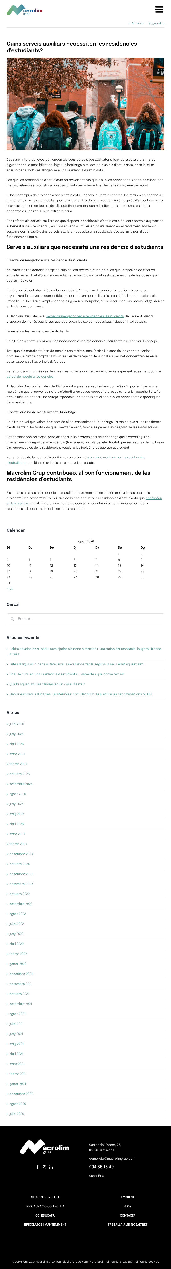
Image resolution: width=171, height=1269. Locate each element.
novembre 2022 (21, 884)
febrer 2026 (18, 764)
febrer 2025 (18, 844)
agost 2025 (17, 794)
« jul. (10, 588)
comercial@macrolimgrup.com (112, 1158)
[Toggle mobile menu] (159, 9)
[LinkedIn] (51, 1167)
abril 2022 (16, 944)
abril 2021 (16, 1054)
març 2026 (17, 754)
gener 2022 (17, 964)
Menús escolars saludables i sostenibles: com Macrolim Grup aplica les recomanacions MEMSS (81, 694)
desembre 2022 (21, 874)
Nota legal (96, 1262)
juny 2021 (16, 1034)
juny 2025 (16, 804)
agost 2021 (17, 1014)
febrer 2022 (18, 954)
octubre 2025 (19, 774)
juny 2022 (16, 934)
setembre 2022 (21, 904)
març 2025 (17, 834)
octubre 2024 (19, 864)
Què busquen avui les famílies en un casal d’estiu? (47, 684)
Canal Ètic (96, 1175)
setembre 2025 (21, 784)
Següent (155, 23)
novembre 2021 (21, 984)
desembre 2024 (21, 854)
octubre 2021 (19, 994)
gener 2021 (17, 1084)
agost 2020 (17, 1104)
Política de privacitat (118, 1262)
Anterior (138, 23)
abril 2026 (16, 744)
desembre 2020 (21, 1094)
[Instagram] (44, 1167)
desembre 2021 (21, 974)
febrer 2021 (18, 1074)
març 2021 (17, 1064)
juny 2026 (16, 734)
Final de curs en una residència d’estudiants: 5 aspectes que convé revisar (66, 674)
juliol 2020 (16, 1114)
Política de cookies (146, 1262)
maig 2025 (16, 814)
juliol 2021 (16, 1024)
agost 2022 (17, 914)
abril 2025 (16, 824)
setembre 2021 (20, 1004)
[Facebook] (37, 1167)
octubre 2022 (19, 894)
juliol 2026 (16, 724)
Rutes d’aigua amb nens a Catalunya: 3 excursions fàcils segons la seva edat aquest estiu (77, 664)
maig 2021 (16, 1044)
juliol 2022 (16, 924)
